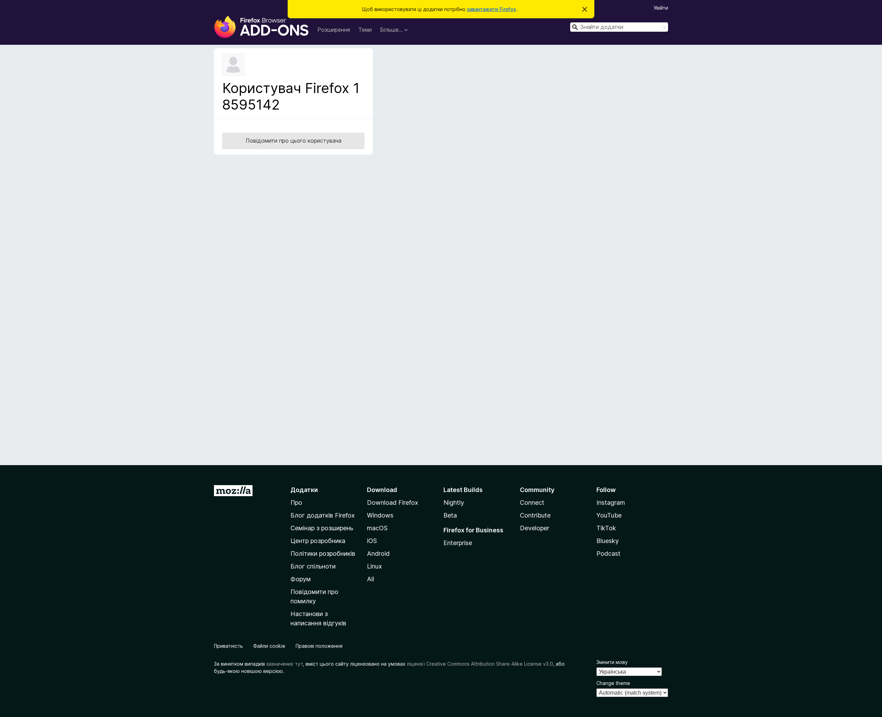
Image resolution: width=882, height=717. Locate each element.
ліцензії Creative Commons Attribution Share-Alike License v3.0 (480, 664)
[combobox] (619, 27)
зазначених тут (284, 664)
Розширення (333, 29)
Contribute (535, 515)
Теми (365, 29)
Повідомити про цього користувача (293, 140)
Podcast (608, 553)
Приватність (228, 646)
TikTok (606, 528)
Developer (534, 528)
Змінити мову (612, 662)
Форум (300, 579)
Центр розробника (317, 540)
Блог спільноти (313, 566)
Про (296, 502)
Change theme (613, 683)
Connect (532, 502)
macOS (377, 528)
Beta (450, 515)
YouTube (609, 515)
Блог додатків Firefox (322, 515)
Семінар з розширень (321, 528)
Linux (374, 566)
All (370, 579)
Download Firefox (392, 502)
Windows (380, 515)
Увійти (661, 8)
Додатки (304, 489)
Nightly (453, 502)
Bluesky (607, 540)
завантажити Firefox (491, 9)
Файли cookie (269, 646)
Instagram (610, 502)
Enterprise (457, 542)
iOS (372, 540)
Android (378, 553)
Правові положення (319, 646)
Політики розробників (322, 553)
